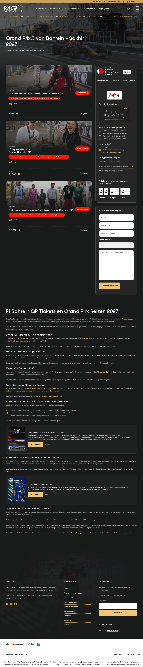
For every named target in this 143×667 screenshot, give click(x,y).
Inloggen (132, 1)
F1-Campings (87, 8)
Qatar (73, 533)
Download (37, 444)
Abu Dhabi (90, 533)
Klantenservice (69, 611)
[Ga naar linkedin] (11, 604)
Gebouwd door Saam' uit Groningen (127, 654)
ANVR (29, 388)
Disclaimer (67, 620)
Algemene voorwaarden (73, 593)
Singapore (80, 533)
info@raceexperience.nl (112, 1)
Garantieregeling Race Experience (48, 396)
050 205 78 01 (97, 1)
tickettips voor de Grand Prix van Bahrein (97, 338)
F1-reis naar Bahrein (104, 372)
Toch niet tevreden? (71, 602)
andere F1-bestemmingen (15, 391)
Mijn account (68, 588)
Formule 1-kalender (71, 606)
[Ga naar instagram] (15, 604)
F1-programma (105, 8)
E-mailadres (103, 601)
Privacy (66, 625)
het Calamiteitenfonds (51, 388)
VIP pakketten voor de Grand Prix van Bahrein (69, 355)
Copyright (67, 615)
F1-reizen (54, 8)
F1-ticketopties (127, 319)
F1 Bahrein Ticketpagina (21, 338)
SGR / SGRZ (36, 388)
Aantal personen (106, 240)
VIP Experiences (70, 8)
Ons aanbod (68, 597)
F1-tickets (40, 8)
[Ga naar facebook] (7, 604)
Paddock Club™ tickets (39, 363)
